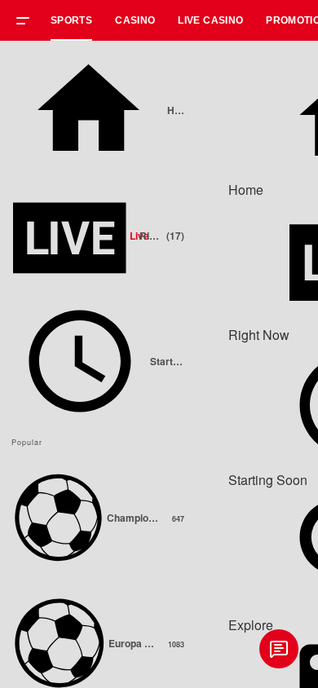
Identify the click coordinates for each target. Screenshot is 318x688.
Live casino (210, 20)
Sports (71, 20)
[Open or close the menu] (28, 23)
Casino (135, 20)
